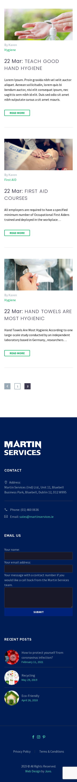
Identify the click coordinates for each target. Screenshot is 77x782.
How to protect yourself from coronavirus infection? (42, 654)
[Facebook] (33, 737)
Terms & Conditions (51, 751)
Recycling (28, 675)
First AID (10, 180)
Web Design (33, 771)
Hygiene (10, 50)
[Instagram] (38, 737)
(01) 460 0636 (30, 510)
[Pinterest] (44, 737)
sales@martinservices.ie (37, 517)
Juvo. (48, 771)
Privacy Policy (22, 751)
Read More (17, 113)
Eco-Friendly (30, 696)
